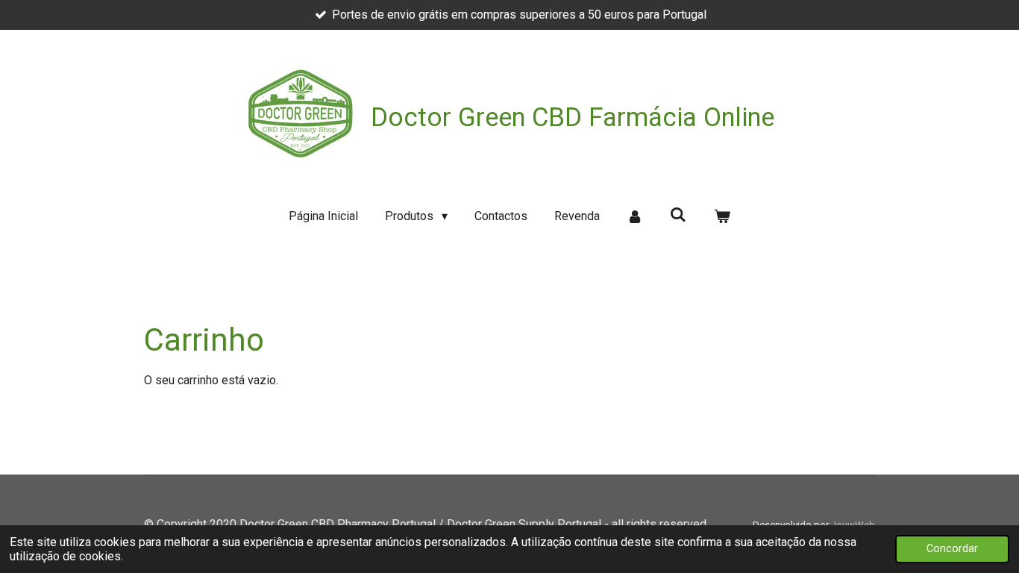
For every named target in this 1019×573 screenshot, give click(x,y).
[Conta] (635, 216)
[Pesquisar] (678, 214)
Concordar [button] (952, 548)
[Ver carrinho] (721, 216)
